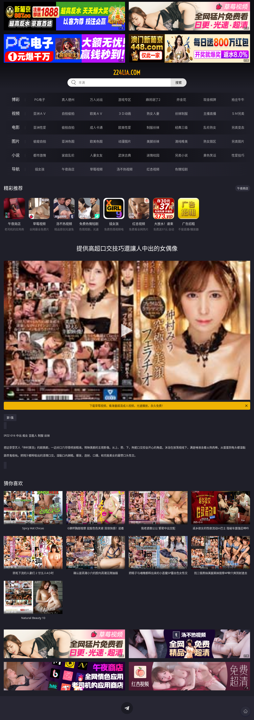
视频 (16, 113)
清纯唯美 (181, 141)
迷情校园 (153, 155)
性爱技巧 (238, 155)
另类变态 (238, 127)
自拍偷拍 (68, 113)
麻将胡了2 (153, 99)
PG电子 (39, 99)
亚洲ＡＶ (39, 113)
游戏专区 (124, 99)
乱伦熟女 (209, 127)
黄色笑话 (209, 155)
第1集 (10, 417)
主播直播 (209, 113)
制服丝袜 (153, 127)
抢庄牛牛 (238, 99)
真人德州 (68, 99)
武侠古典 (124, 155)
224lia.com (126, 72)
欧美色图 (96, 141)
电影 (16, 127)
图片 (16, 141)
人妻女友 (96, 155)
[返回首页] (245, 711)
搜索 (178, 82)
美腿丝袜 (153, 141)
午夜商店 (68, 169)
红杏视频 (153, 169)
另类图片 (238, 141)
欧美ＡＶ (96, 113)
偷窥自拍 (39, 141)
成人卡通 (96, 127)
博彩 (16, 99)
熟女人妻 (153, 113)
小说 (16, 155)
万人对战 (96, 99)
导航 (16, 169)
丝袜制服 (181, 113)
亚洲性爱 (39, 127)
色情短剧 (181, 169)
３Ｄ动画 (124, 113)
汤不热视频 (125, 169)
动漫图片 (124, 141)
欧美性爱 (124, 127)
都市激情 (39, 155)
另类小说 (181, 155)
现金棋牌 (209, 99)
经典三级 (181, 127)
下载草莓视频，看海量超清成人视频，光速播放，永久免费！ (127, 406)
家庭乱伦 (68, 155)
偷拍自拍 (68, 127)
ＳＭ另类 (238, 113)
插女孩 (39, 169)
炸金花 (181, 99)
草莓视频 (96, 169)
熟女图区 (209, 141)
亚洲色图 (68, 141)
